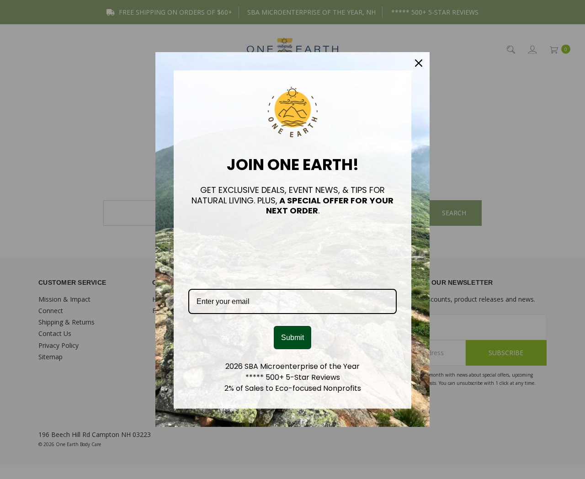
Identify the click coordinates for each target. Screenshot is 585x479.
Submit (292, 337)
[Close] (419, 63)
